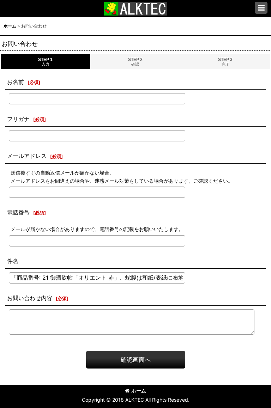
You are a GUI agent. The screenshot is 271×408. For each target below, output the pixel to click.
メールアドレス (27, 155)
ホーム (138, 391)
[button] (261, 8)
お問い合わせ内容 (29, 298)
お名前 (15, 81)
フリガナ (18, 118)
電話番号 (18, 212)
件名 (12, 260)
